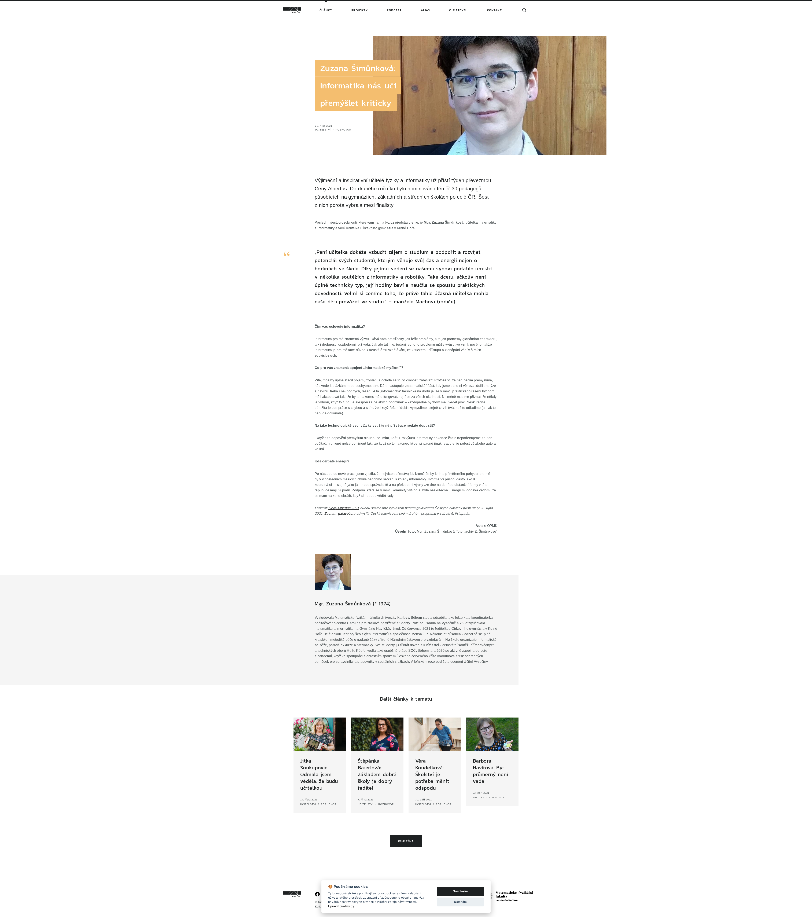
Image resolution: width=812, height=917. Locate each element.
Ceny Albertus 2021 (343, 508)
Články (326, 10)
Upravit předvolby (341, 906)
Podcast (394, 10)
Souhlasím (460, 891)
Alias (425, 10)
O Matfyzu (458, 10)
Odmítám (460, 901)
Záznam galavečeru (339, 513)
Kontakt (494, 10)
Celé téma (406, 841)
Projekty (359, 10)
